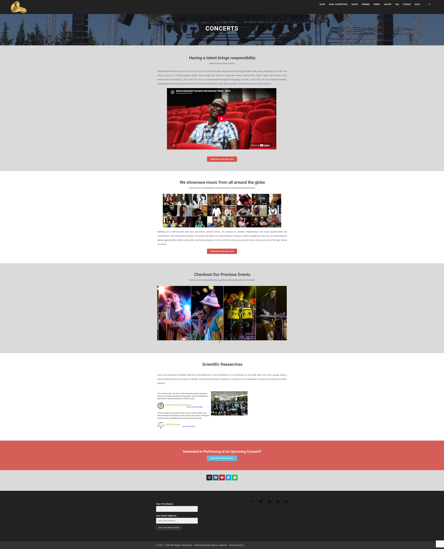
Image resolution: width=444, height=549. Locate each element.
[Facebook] (216, 477)
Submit (376, 4)
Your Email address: (166, 515)
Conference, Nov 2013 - (180, 426)
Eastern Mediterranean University (178, 405)
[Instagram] (209, 477)
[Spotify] (235, 477)
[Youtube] (222, 477)
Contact (407, 4)
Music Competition (338, 4)
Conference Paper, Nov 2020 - (184, 407)
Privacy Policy (236, 545)
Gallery (387, 4)
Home (322, 4)
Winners (366, 4)
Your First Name (164, 504)
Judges (354, 4)
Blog (417, 4)
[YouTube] (269, 502)
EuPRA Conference (173, 424)
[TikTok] (286, 502)
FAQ (397, 4)
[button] (222, 159)
